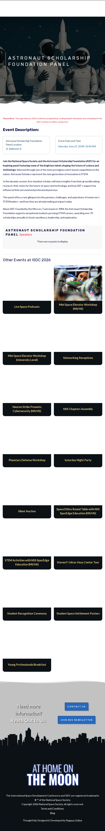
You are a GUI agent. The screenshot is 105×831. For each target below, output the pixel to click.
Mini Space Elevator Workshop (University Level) (27, 341)
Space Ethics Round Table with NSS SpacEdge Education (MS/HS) (78, 494)
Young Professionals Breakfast (27, 647)
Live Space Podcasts (27, 289)
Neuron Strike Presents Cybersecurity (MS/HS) (27, 392)
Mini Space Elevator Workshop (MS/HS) (78, 289)
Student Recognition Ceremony (27, 596)
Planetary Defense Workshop (27, 443)
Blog (52, 813)
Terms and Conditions (52, 808)
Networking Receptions (78, 341)
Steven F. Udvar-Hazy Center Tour (78, 545)
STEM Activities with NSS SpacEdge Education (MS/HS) (27, 545)
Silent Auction (27, 494)
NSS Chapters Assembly (78, 392)
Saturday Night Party (78, 443)
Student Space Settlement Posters (78, 596)
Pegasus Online (74, 820)
